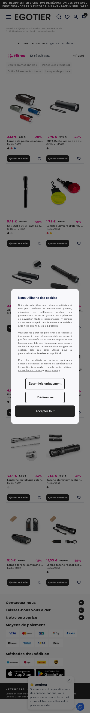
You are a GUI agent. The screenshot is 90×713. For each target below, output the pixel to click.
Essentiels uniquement (45, 383)
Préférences (45, 397)
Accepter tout (45, 411)
